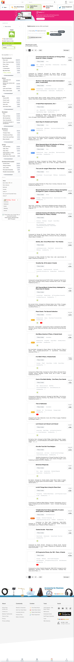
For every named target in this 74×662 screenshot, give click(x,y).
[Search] (48, 33)
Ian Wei (37, 495)
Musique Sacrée (39, 128)
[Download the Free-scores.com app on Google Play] (64, 614)
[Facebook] (58, 608)
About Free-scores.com (5, 608)
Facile (47, 61)
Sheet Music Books (36, 610)
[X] (66, 608)
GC (43, 410)
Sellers (4, 191)
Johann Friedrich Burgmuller (53, 558)
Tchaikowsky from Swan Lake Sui (43, 519)
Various (45, 152)
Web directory (47, 621)
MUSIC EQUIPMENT (7, 45)
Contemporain (39, 269)
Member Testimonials (7, 613)
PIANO (62, 31)
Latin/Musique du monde (41, 248)
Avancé (47, 171)
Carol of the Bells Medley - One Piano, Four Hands (51, 379)
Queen (41, 471)
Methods (5, 187)
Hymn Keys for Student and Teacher (47, 122)
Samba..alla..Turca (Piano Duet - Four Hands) (49, 241)
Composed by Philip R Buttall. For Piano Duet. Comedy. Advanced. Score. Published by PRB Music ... (47, 184)
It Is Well (55, 363)
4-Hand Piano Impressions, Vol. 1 (46, 103)
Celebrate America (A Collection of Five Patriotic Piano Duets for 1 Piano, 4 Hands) (51, 213)
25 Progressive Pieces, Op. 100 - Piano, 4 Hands (50, 552)
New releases (6, 185)
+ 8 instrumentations (7, 158)
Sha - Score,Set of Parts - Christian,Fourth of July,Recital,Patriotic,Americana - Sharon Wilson (46, 225)
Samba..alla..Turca (59, 248)
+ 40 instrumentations (8, 126)
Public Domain (39, 536)
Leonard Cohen (39, 295)
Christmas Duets (56, 64)
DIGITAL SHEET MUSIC (8, 43)
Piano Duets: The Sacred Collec (55, 318)
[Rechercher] (54, 2)
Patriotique (44, 220)
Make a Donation (20, 617)
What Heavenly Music (60, 152)
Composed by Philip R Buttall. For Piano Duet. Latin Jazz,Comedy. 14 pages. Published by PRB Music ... (47, 257)
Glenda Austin (46, 536)
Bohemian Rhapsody (42, 464)
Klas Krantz (55, 269)
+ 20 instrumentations (8, 75)
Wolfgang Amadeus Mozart (47, 197)
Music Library (8, 26)
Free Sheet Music (36, 607)
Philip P (43, 363)
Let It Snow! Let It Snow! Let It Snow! (47, 424)
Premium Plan (19, 614)
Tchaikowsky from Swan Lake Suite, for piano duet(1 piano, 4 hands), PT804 (50, 510)
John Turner (46, 453)
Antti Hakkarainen (40, 560)
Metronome (46, 611)
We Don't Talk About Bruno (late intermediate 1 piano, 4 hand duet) (50, 81)
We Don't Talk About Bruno (41, 90)
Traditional (42, 64)
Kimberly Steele (47, 295)
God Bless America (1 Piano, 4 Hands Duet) (49, 334)
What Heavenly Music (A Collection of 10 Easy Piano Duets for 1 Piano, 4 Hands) (50, 145)
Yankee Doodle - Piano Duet (44, 529)
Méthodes (44, 558)
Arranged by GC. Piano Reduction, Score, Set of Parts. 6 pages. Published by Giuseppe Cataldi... (47, 418)
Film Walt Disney (39, 88)
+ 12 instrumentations (8, 109)
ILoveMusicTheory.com (41, 297)
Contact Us (4, 611)
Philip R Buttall (39, 175)
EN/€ (70, 2)
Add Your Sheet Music (21, 610)
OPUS (52, 660)
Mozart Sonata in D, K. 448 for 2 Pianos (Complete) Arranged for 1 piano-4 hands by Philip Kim (51, 190)
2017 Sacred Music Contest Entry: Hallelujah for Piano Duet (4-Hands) (50, 288)
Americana (38, 220)
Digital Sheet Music (36, 612)
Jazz (37, 110)
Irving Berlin (46, 340)
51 (35, 50)
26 (32, 50)
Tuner (45, 618)
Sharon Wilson (48, 64)
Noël (37, 64)
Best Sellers (6, 182)
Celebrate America (40, 222)
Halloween (38, 410)
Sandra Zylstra (61, 88)
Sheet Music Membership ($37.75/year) (11, 218)
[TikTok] (70, 608)
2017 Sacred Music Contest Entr (58, 295)
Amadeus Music (53, 271)
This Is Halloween (41, 403)
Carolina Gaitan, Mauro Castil (50, 88)
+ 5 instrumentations (7, 174)
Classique (38, 197)
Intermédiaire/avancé (50, 514)
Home (4, 180)
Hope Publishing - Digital (41, 111)
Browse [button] (22, 660)
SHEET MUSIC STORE (8, 41)
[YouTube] (62, 608)
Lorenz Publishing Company (42, 454)
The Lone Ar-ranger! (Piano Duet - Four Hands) (50, 168)
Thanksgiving (39, 493)
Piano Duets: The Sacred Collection (47, 311)
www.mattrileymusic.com (55, 387)
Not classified (7, 55)
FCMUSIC (54, 519)
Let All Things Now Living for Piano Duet (48, 487)
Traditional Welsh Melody (48, 493)
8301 (40, 50)
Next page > (66, 50)
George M (50, 220)
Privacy (4, 618)
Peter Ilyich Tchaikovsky (47, 517)
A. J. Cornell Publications (41, 432)
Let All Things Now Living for (60, 493)
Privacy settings (6, 621)
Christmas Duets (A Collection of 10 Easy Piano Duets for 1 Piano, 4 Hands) (50, 57)
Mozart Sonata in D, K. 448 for (60, 197)
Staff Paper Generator (49, 616)
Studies (4, 189)
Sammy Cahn (39, 430)
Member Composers (21, 607)
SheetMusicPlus (39, 66)
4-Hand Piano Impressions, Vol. (53, 110)
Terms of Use (5, 616)
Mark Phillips (45, 430)
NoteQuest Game (48, 613)
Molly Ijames (47, 128)
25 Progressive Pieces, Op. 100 (51, 560)
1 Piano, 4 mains (40, 61)
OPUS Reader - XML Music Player (48, 608)
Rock (37, 471)
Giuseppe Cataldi (57, 410)
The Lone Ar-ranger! (48, 175)
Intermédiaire (48, 85)
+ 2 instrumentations (7, 93)
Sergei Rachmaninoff (48, 269)
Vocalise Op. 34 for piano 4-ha (42, 271)
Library (37, 660)
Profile (66, 660)
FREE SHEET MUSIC (8, 38)
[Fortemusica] (58, 623)
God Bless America (61, 340)
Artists (4, 195)
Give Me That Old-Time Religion (45, 446)
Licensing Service (20, 612)
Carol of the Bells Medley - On (42, 387)
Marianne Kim (42, 110)
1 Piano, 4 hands (56, 34)
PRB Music (55, 175)
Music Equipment (36, 614)
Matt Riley (51, 385)
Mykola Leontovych (44, 385)
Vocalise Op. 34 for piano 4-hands (46, 263)
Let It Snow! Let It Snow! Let (55, 430)
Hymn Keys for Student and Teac (57, 128)
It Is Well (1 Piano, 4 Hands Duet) (46, 356)
